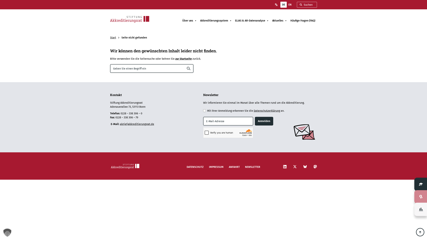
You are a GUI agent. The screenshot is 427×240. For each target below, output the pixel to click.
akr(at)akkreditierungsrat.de (137, 124)
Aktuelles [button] (278, 20)
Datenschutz (195, 166)
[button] (7, 232)
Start (113, 37)
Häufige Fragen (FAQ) (302, 20)
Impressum (216, 166)
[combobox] (307, 5)
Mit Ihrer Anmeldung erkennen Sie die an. (245, 110)
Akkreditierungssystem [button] (214, 20)
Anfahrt (234, 166)
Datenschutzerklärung (267, 110)
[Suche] (189, 68)
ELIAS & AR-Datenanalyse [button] (250, 20)
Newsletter (252, 166)
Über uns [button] (187, 20)
